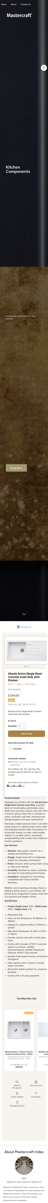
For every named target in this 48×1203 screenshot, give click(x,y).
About (13, 4)
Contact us (26, 4)
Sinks (19, 684)
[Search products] (43, 67)
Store (10, 684)
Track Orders (17, 1096)
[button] (16, 749)
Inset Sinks (30, 684)
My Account (36, 1085)
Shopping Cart (17, 1105)
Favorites (36, 1096)
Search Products (17, 1086)
